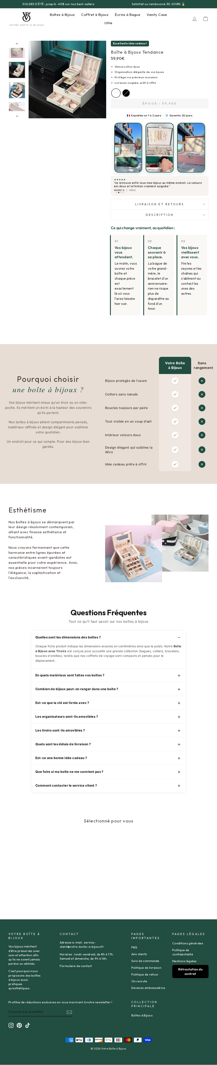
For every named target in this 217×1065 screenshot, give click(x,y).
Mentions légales (184, 961)
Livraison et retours (159, 204)
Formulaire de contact (76, 966)
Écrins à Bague (127, 14)
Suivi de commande (145, 961)
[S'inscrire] (69, 1012)
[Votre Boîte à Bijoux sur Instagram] (11, 1025)
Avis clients (139, 954)
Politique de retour (145, 974)
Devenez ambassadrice (148, 988)
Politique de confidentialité (182, 952)
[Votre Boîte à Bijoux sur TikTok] (27, 1025)
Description (160, 215)
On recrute (139, 981)
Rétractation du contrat (190, 971)
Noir (126, 93)
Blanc (116, 93)
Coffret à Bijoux (94, 14)
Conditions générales (187, 943)
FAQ (134, 947)
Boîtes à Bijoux (62, 14)
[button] (128, 148)
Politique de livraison (146, 968)
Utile (108, 23)
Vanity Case (157, 14)
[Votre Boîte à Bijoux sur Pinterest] (19, 1025)
